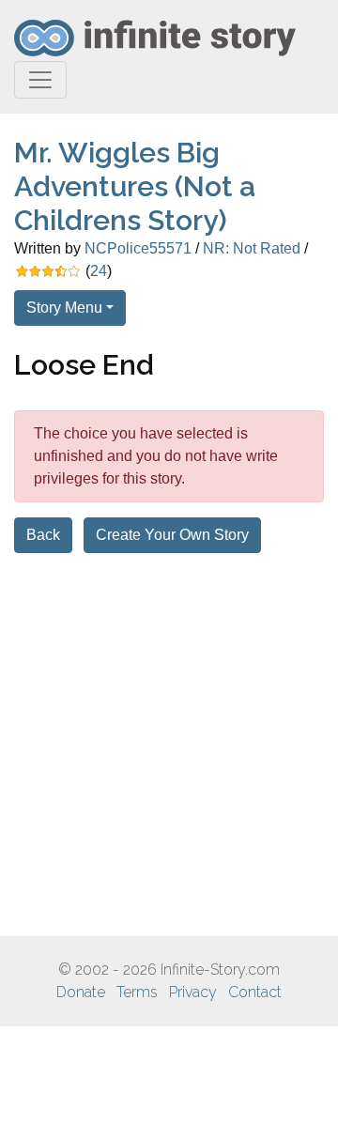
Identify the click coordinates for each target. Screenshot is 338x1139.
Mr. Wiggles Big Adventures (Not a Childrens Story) (134, 186)
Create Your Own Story (172, 535)
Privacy (193, 992)
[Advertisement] (169, 745)
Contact (255, 992)
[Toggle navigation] (40, 80)
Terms (137, 992)
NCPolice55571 (138, 248)
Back (43, 535)
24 (98, 271)
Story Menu (64, 308)
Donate (80, 992)
